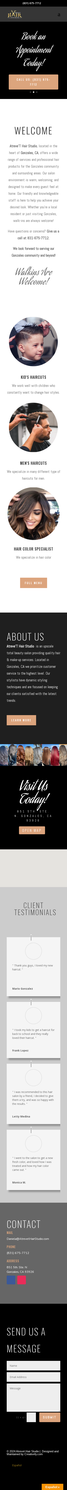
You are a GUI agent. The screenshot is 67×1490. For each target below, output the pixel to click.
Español (17, 1465)
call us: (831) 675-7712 (33, 81)
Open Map (32, 830)
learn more (21, 720)
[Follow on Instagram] (21, 1280)
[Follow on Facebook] (11, 1280)
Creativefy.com (33, 1454)
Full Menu (33, 583)
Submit (50, 1417)
